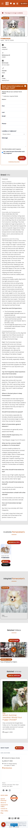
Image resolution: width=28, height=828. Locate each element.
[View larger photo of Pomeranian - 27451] (5, 546)
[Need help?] (3, 824)
